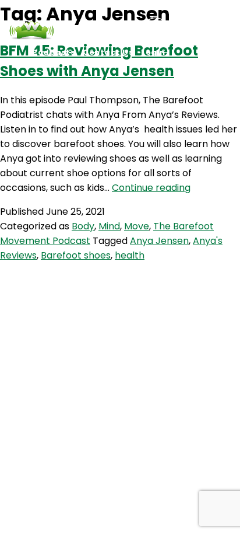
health (129, 255)
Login (153, 52)
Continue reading (151, 187)
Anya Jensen (159, 240)
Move (136, 226)
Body (83, 226)
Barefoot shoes (76, 255)
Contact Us (108, 52)
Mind (109, 226)
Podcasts (53, 52)
